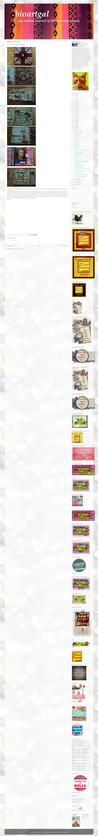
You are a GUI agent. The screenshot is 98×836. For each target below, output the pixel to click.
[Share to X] (34, 234)
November (77, 133)
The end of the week (79, 165)
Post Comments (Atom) (18, 248)
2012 (75, 122)
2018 (75, 110)
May (76, 144)
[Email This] (31, 234)
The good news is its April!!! (80, 176)
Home (38, 246)
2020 (75, 107)
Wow (75, 159)
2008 (75, 129)
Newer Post (10, 246)
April (76, 146)
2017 (75, 112)
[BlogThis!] (32, 234)
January (77, 182)
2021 (75, 105)
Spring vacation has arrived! (80, 149)
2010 (75, 125)
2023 (75, 101)
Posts (75, 205)
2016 (75, 114)
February (77, 180)
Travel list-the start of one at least (82, 168)
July (76, 140)
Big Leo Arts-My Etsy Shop (78, 801)
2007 (75, 184)
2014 (75, 118)
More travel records (78, 166)
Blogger (65, 832)
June (76, 142)
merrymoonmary (53, 832)
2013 (75, 120)
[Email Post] (28, 234)
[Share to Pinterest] (36, 234)
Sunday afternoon (78, 172)
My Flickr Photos (75, 802)
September (77, 137)
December (77, 131)
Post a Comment (13, 240)
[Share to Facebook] (35, 234)
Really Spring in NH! (79, 153)
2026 (75, 95)
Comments (76, 207)
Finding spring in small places (81, 161)
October (77, 135)
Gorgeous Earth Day (79, 151)
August (76, 138)
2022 (75, 103)
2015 (75, 116)
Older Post (65, 246)
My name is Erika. (84, 43)
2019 (75, 108)
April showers (77, 148)
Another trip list (77, 157)
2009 (75, 127)
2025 (75, 97)
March (76, 178)
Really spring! (77, 163)
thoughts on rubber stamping (81, 155)
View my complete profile (77, 68)
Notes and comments (79, 170)
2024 (75, 99)
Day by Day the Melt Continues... (81, 174)
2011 (75, 124)
